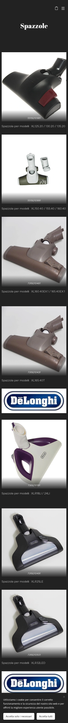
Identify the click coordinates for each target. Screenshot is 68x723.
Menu (63, 8)
